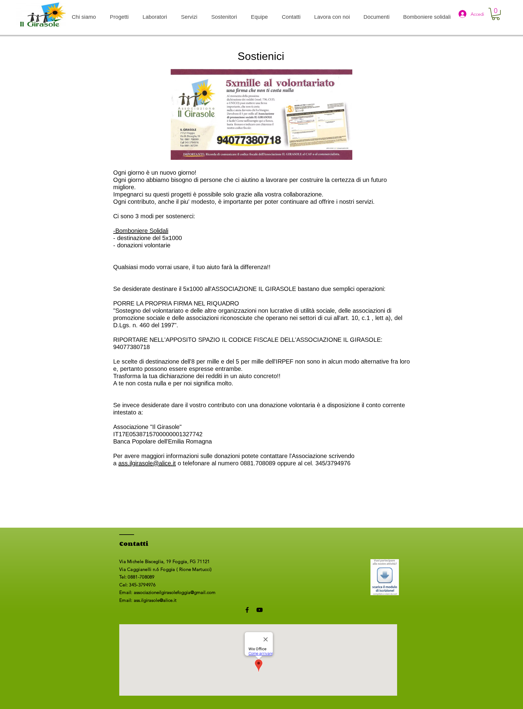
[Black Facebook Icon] (247, 610)
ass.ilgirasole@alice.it (147, 463)
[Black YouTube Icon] (259, 610)
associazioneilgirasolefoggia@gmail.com (174, 592)
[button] (495, 14)
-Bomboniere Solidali (140, 230)
